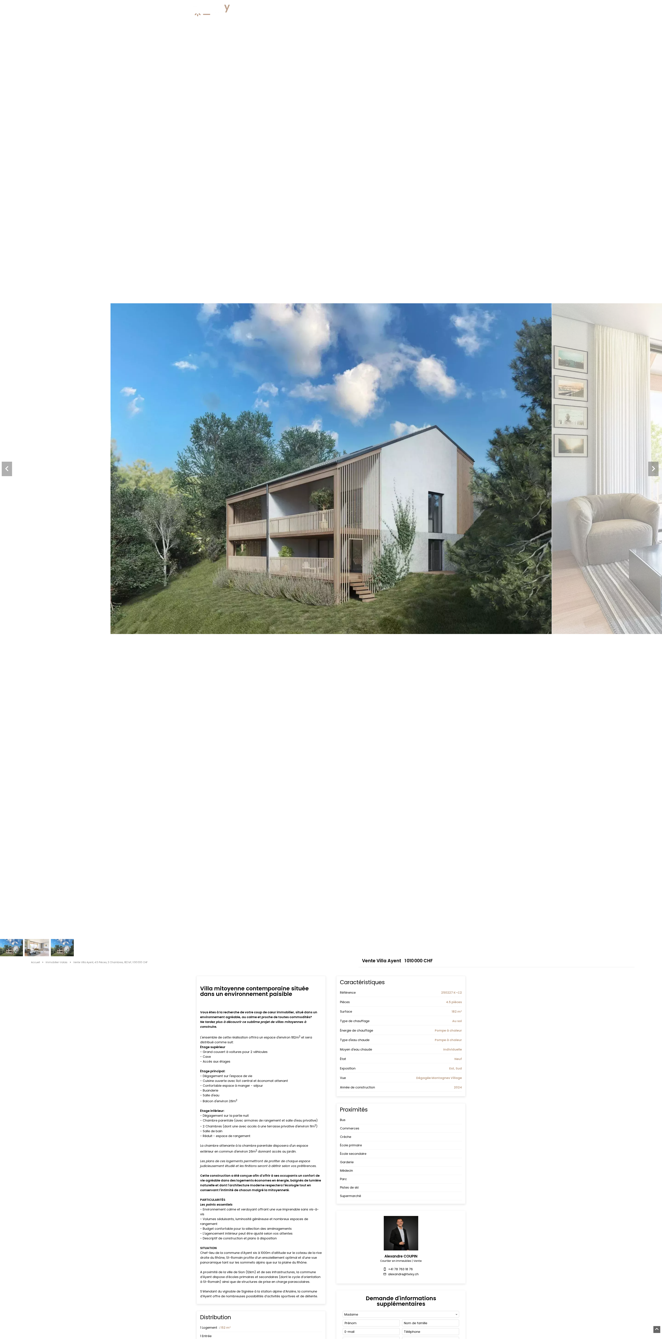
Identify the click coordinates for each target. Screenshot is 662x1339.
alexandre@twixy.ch (403, 1274)
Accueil (35, 962)
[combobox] (401, 1314)
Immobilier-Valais (56, 962)
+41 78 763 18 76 (400, 1269)
